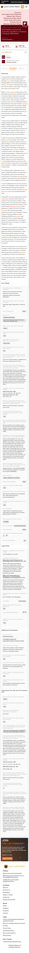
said (11, 261)
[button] (26, 7)
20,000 (21, 163)
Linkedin (5, 913)
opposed (3, 235)
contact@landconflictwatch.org (12, 941)
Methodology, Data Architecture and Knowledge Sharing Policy (13, 876)
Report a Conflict (8, 895)
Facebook (6, 910)
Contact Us (6, 897)
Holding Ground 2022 (9, 899)
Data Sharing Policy (8, 930)
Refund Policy (7, 935)
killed (21, 176)
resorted (3, 210)
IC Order (5, 925)
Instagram (6, 908)
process (20, 155)
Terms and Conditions (9, 933)
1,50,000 (3, 161)
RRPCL (4, 84)
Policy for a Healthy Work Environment (14, 923)
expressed (16, 149)
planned (13, 101)
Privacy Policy (7, 928)
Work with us (6, 890)
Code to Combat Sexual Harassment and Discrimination (13, 920)
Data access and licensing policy (12, 873)
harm (15, 113)
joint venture (11, 92)
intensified (4, 198)
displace (25, 103)
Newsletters (6, 892)
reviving (8, 139)
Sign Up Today (7, 858)
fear (26, 111)
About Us (5, 887)
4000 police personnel (16, 206)
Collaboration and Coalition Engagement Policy (11, 880)
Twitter (5, 906)
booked (18, 216)
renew (9, 80)
